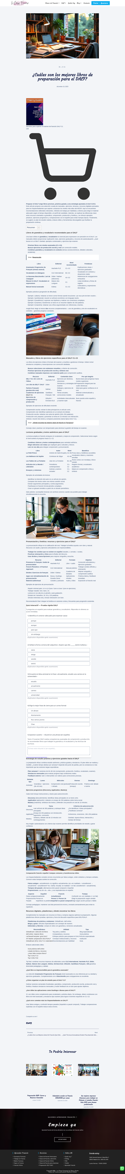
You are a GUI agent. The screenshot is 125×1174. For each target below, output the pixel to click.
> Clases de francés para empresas (48, 1163)
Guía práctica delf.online (36, 949)
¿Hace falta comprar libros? (37, 953)
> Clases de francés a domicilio (47, 1159)
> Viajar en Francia (18, 1163)
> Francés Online (18, 1165)
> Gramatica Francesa (19, 1156)
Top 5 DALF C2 (33, 956)
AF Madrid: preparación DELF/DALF (38, 939)
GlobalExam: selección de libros (37, 932)
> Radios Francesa (18, 1161)
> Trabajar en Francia (19, 1159)
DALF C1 (29, 395)
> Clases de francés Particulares (47, 1156)
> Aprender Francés (69, 1165)
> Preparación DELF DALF (45, 1165)
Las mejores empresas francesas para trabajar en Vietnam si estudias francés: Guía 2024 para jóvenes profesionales (88, 1100)
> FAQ (65, 1161)
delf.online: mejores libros (34, 934)
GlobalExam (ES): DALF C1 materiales (39, 941)
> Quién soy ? (68, 1156)
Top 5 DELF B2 (33, 958)
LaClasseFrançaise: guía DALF (36, 936)
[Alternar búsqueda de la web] (112, 3)
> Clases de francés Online (46, 1161)
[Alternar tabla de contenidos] (38, 227)
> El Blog (66, 1159)
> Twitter (66, 1163)
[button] (27, 1023)
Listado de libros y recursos (37, 951)
